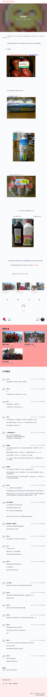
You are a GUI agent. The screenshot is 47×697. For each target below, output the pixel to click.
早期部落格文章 (15, 683)
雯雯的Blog (38, 693)
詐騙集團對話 (4, 290)
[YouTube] (9, 679)
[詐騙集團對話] (9, 286)
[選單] (44, 1)
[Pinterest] (29, 299)
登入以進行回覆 (42, 401)
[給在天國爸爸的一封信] (34, 337)
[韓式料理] (23, 286)
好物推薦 (10, 683)
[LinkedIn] (39, 299)
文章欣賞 (25, 19)
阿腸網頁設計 (42, 695)
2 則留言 (12, 363)
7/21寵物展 (33, 290)
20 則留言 (29, 19)
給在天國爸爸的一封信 (29, 344)
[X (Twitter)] (18, 299)
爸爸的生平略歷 (5, 361)
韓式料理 (18, 290)
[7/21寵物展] (37, 286)
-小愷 (42, 693)
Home (3, 683)
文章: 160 (23, 310)
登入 (9, 669)
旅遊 (6, 683)
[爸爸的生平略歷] (12, 354)
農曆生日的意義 (5, 344)
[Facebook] (7, 299)
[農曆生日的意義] (12, 337)
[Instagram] (6, 679)
